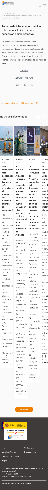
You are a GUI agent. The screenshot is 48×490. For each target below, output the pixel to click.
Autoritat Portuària (10, 452)
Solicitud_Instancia (24, 85)
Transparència (30, 452)
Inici (3, 13)
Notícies (9, 13)
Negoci (4, 461)
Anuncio (24, 71)
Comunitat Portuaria (10, 456)
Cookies (28, 483)
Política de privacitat (9, 483)
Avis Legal (20, 483)
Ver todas (24, 409)
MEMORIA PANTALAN (24, 78)
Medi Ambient (29, 448)
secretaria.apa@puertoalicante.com (16, 476)
